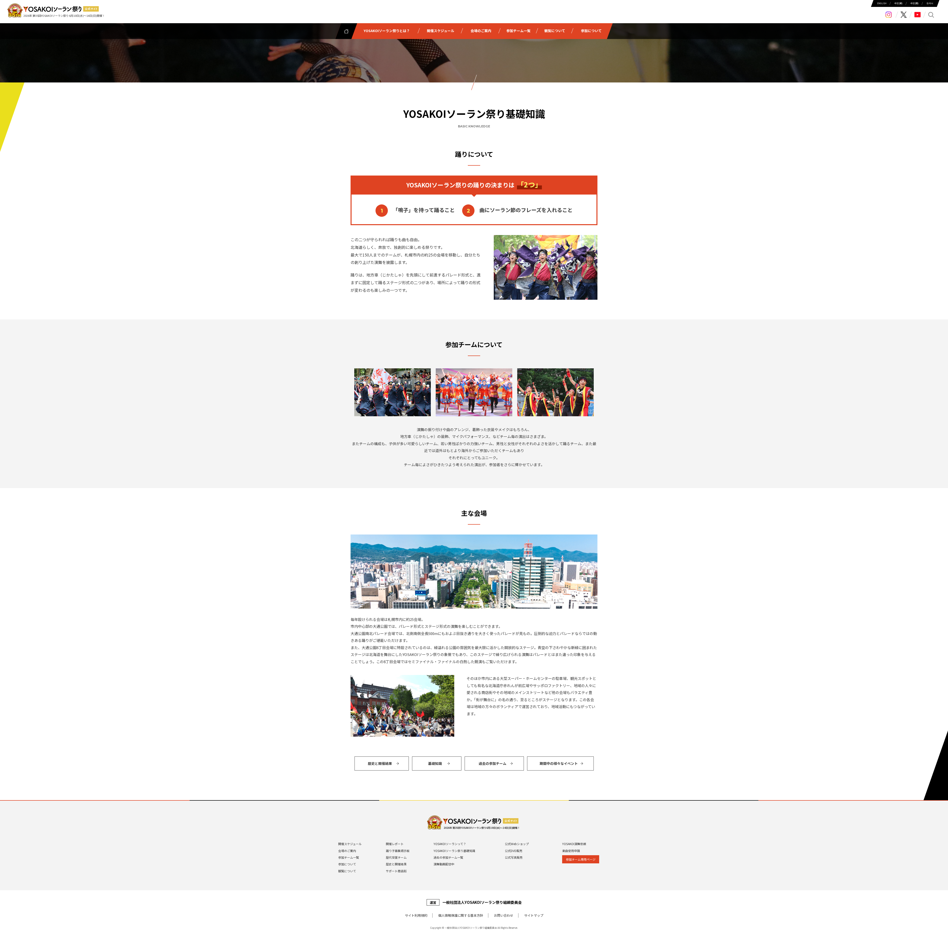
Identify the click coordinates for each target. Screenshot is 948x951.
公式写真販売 (514, 857)
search (931, 15)
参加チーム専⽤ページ (580, 859)
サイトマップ (533, 915)
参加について (347, 864)
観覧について (347, 871)
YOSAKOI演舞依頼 (574, 844)
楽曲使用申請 (571, 851)
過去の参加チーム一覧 (448, 857)
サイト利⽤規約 (416, 915)
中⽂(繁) (898, 3)
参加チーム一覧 (348, 857)
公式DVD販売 (513, 851)
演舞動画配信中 (444, 864)
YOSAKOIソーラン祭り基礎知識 (454, 851)
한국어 (930, 3)
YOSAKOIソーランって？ (450, 844)
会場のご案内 (347, 851)
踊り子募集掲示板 (398, 851)
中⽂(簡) (914, 3)
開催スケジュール (350, 844)
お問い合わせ (503, 915)
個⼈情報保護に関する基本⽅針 (460, 915)
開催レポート (395, 844)
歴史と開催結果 (396, 864)
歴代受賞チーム (396, 857)
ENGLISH (882, 3)
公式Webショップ (517, 844)
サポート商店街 (396, 871)
